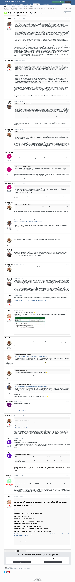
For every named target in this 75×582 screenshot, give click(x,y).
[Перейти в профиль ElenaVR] (5, 13)
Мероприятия (28, 4)
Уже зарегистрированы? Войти (58, 1)
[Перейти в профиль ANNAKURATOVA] (9, 156)
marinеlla (9, 438)
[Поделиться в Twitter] (5, 572)
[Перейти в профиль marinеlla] (9, 442)
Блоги (9, 6)
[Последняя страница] (25, 15)
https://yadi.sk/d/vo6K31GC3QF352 (20, 410)
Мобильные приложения (45, 4)
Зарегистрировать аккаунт (21, 562)
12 (14, 15)
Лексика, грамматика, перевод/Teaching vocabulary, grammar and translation (32, 13)
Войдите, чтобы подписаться (58, 12)
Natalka (9, 164)
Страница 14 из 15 (29, 15)
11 (12, 15)
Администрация (24, 6)
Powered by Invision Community (37, 580)
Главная (6, 4)
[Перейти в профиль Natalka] (9, 169)
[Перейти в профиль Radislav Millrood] (9, 66)
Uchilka (9, 18)
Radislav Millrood (9, 60)
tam (9, 310)
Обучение (21, 4)
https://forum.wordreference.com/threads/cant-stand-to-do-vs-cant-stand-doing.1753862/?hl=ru (30, 339)
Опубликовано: (19, 18)
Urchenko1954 (9, 401)
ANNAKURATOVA (9, 152)
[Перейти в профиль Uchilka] (9, 24)
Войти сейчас (53, 562)
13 (16, 15)
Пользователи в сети (32, 6)
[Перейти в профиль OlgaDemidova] (9, 481)
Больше (53, 4)
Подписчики (66, 12)
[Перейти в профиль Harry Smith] (9, 254)
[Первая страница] (5, 15)
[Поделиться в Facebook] (6, 572)
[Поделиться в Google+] (8, 572)
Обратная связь (37, 578)
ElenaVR (11, 13)
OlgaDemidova (9, 475)
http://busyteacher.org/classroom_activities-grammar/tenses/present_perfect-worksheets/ (29, 221)
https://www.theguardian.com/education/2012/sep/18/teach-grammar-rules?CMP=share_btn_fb (30, 300)
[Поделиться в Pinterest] (9, 572)
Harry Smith (9, 249)
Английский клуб (21, 542)
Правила (18, 6)
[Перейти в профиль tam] (9, 316)
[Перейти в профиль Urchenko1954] (9, 405)
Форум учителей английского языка (15, 2)
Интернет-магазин (14, 4)
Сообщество (36, 4)
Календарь (13, 6)
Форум (5, 6)
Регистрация (68, 1)
